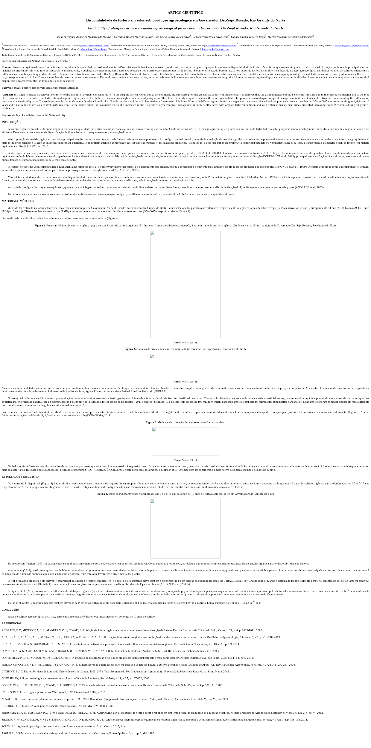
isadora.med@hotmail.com (94, 45)
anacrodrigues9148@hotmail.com (352, 45)
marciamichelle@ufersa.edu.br (220, 45)
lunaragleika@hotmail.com (215, 49)
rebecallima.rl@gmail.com (94, 49)
